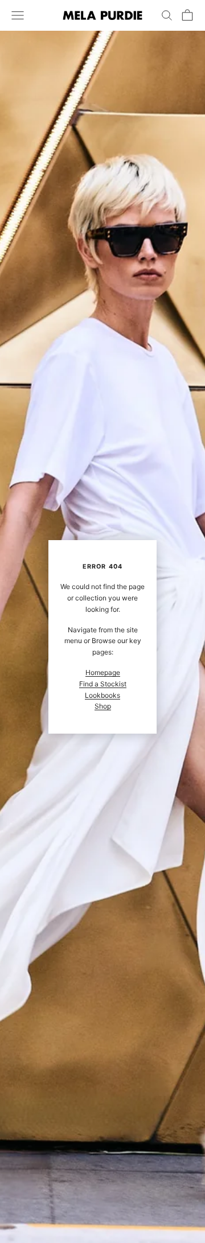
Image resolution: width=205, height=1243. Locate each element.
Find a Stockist (102, 684)
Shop (103, 706)
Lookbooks (102, 695)
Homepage (102, 672)
